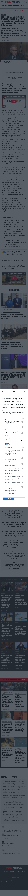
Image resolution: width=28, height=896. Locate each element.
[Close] (25, 392)
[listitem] (14, 418)
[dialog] (14, 448)
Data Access (14, 504)
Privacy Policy (22, 504)
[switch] (22, 422)
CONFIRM (8, 498)
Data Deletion (5, 504)
